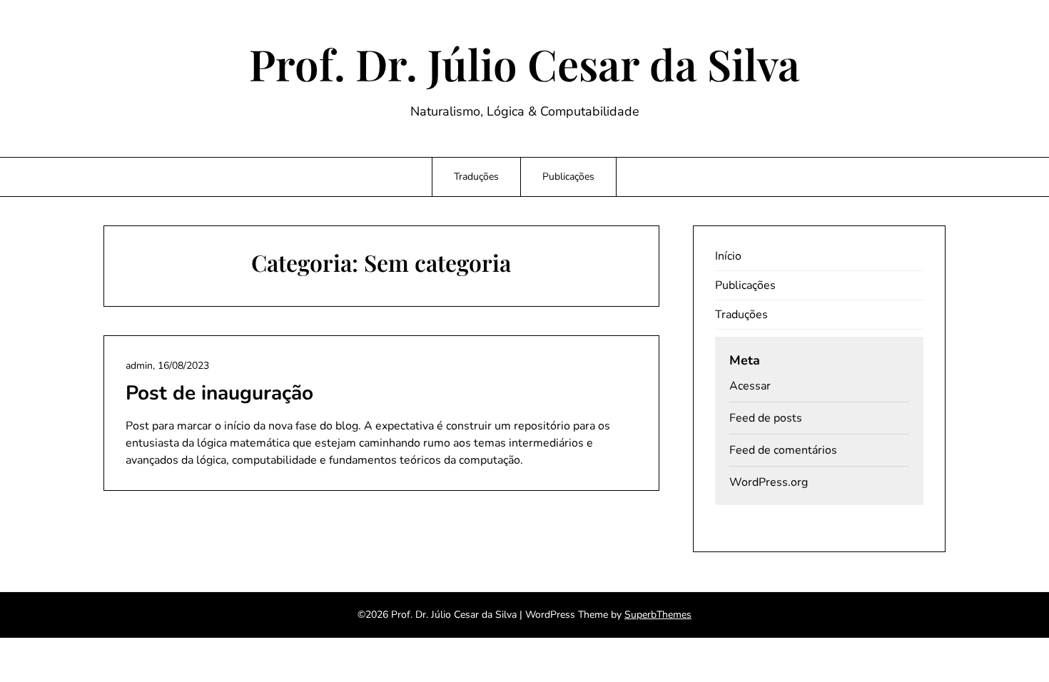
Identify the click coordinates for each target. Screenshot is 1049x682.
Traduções (476, 176)
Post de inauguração (219, 393)
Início (728, 256)
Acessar (750, 386)
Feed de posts (765, 418)
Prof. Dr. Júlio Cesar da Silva (524, 63)
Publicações (568, 176)
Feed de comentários (783, 450)
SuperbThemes (657, 614)
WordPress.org (768, 482)
